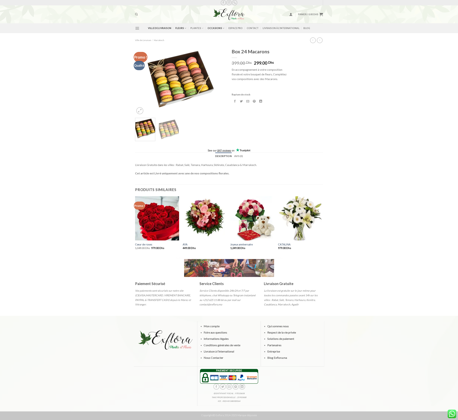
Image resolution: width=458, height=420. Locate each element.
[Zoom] (139, 110)
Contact (253, 28)
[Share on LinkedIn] (261, 101)
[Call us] (234, 2)
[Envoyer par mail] (248, 101)
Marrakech (159, 40)
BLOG (306, 28)
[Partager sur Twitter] (241, 101)
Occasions (215, 28)
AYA (185, 244)
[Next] (220, 81)
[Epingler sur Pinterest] (254, 101)
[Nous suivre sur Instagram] (229, 2)
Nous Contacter (213, 357)
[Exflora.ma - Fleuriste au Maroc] (229, 14)
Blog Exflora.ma (277, 357)
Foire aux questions (215, 332)
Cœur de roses (143, 244)
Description (223, 156)
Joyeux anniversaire (241, 244)
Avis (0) (238, 156)
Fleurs (179, 28)
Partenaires (274, 345)
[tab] (223, 156)
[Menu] (137, 28)
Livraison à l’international (281, 28)
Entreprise (273, 351)
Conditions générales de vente (222, 345)
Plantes (195, 28)
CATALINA (284, 244)
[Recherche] (136, 14)
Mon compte (212, 326)
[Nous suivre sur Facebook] (223, 2)
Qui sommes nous (278, 326)
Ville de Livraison (159, 28)
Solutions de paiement (280, 338)
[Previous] (141, 81)
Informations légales (216, 338)
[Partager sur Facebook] (235, 101)
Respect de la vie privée (281, 332)
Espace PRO (235, 28)
